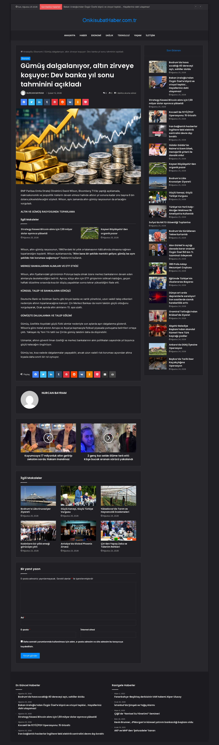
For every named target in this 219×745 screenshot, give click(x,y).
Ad (23, 617)
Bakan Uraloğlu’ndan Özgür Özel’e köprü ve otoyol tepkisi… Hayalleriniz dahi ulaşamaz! (182, 84)
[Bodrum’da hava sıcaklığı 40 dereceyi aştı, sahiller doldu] (158, 67)
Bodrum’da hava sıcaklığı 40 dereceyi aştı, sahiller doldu (181, 66)
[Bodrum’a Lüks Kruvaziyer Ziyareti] (38, 496)
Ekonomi (96, 35)
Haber (83, 35)
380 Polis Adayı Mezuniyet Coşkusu (180, 266)
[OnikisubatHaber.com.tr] (109, 20)
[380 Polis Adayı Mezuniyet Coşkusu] (158, 269)
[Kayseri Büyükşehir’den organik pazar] (89, 233)
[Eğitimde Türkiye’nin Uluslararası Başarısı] (158, 283)
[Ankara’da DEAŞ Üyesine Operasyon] (158, 349)
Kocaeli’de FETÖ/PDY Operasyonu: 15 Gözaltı (182, 113)
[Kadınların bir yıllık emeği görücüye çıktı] (38, 531)
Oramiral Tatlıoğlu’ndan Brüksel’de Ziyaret (183, 313)
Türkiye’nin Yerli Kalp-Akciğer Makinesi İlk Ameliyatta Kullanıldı (181, 210)
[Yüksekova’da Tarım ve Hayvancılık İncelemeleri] (118, 496)
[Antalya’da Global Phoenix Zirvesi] (78, 531)
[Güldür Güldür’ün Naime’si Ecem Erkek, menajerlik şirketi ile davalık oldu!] (158, 150)
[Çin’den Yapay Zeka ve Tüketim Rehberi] (118, 531)
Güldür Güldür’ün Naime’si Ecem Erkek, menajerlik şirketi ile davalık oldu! (181, 150)
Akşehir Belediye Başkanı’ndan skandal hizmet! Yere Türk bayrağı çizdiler (182, 331)
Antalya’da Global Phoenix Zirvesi (76, 545)
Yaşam (137, 35)
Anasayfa (69, 35)
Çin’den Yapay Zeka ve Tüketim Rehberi (114, 545)
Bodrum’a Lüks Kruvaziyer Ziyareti (36, 510)
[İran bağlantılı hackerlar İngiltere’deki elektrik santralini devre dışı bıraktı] (158, 131)
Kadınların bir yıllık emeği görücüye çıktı (35, 545)
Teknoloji (124, 35)
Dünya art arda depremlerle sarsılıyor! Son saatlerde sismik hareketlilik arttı (182, 297)
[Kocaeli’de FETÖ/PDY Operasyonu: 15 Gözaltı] (158, 116)
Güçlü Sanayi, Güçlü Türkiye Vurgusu (77, 510)
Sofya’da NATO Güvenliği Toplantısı (170, 222)
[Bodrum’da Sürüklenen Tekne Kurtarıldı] (158, 235)
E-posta (25, 629)
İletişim (150, 35)
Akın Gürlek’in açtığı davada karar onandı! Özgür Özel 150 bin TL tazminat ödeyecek (182, 250)
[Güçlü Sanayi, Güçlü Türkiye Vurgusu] (78, 496)
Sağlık (109, 35)
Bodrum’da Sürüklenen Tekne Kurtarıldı (182, 232)
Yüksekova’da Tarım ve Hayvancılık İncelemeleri (115, 510)
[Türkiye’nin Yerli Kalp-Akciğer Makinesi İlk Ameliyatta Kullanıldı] (158, 211)
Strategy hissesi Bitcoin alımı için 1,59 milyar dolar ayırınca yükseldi (97, 6)
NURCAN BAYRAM (35, 93)
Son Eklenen (174, 50)
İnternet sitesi (88, 629)
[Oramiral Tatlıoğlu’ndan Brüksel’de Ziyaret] (158, 316)
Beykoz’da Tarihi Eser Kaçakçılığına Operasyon (181, 362)
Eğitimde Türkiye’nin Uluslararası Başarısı (181, 280)
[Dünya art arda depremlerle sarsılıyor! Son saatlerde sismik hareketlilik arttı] (158, 297)
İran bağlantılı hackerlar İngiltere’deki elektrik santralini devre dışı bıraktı (183, 131)
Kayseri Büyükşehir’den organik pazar (182, 165)
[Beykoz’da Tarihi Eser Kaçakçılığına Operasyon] (158, 363)
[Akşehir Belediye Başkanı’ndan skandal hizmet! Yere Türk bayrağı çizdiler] (158, 330)
